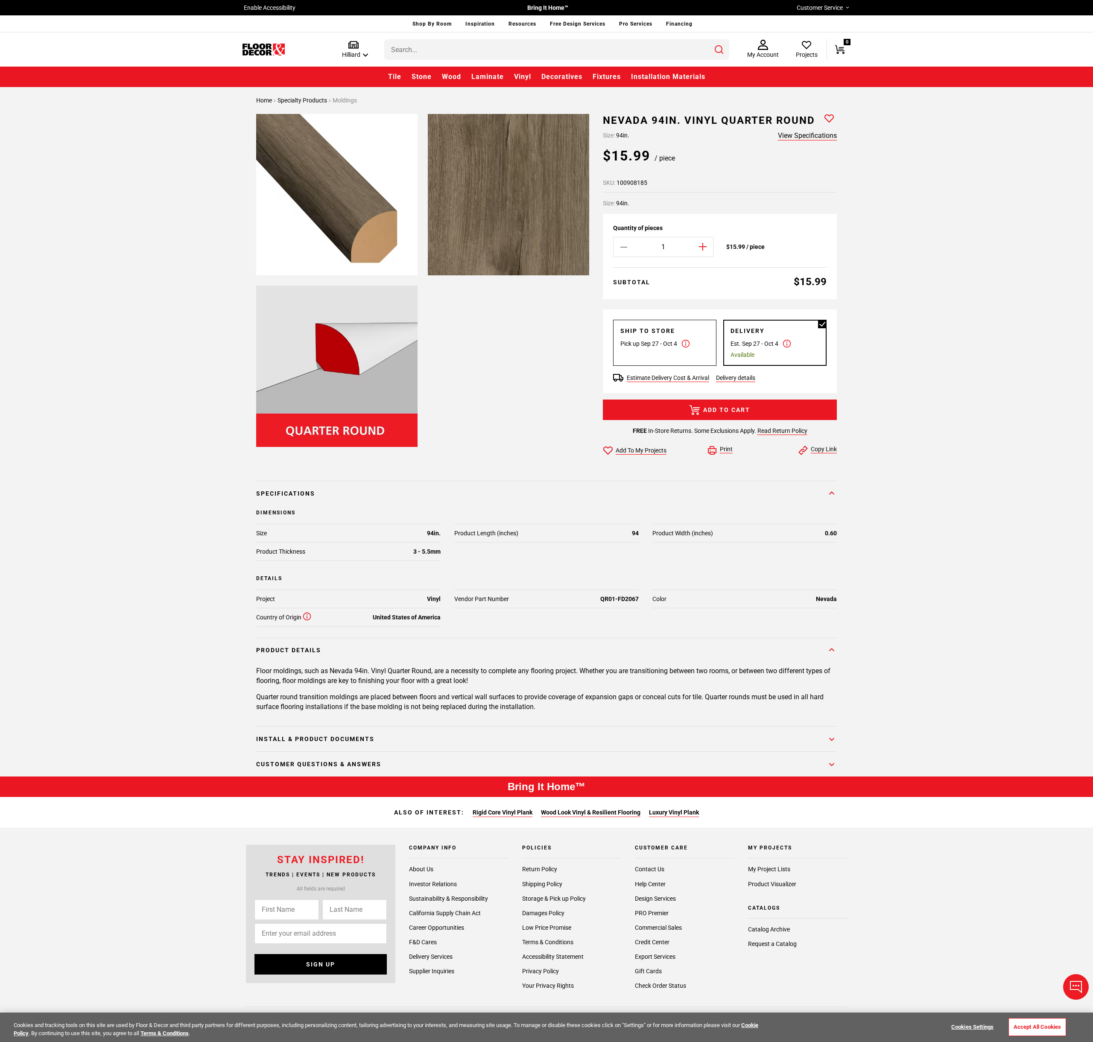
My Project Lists (769, 869)
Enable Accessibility (269, 7)
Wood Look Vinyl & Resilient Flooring (590, 812)
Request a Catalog (772, 943)
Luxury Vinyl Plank (674, 812)
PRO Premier (652, 912)
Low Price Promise (546, 927)
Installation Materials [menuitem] (668, 77)
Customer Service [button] (820, 7)
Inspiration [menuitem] (480, 24)
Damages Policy (543, 912)
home (264, 100)
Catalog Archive (769, 929)
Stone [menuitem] (422, 77)
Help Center (650, 883)
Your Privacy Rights (548, 985)
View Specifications (807, 135)
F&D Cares (423, 941)
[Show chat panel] (1076, 987)
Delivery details (735, 377)
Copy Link (824, 449)
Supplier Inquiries (431, 970)
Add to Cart (726, 409)
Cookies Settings (972, 1027)
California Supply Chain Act (445, 912)
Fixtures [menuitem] (607, 77)
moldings (345, 100)
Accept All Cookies (1037, 1027)
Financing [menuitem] (679, 24)
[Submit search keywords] (719, 49)
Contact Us (649, 869)
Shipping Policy (542, 883)
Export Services (655, 956)
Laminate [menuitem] (487, 77)
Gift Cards (648, 970)
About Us (421, 869)
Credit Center (652, 941)
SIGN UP (320, 964)
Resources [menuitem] (522, 24)
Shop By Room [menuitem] (432, 24)
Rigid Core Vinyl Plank (502, 812)
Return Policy (539, 869)
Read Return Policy (782, 430)
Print (726, 449)
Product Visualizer (772, 883)
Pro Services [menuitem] (635, 24)
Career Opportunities (436, 927)
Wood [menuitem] (451, 77)
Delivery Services (431, 956)
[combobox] (556, 49)
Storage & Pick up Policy (554, 898)
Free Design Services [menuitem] (577, 24)
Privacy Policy (540, 970)
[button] (353, 50)
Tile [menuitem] (394, 77)
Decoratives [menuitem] (561, 77)
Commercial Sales (658, 927)
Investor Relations (433, 883)
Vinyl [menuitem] (522, 77)
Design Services (655, 898)
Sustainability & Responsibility (448, 898)
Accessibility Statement (553, 956)
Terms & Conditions (547, 941)
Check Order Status (660, 985)
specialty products (303, 100)
